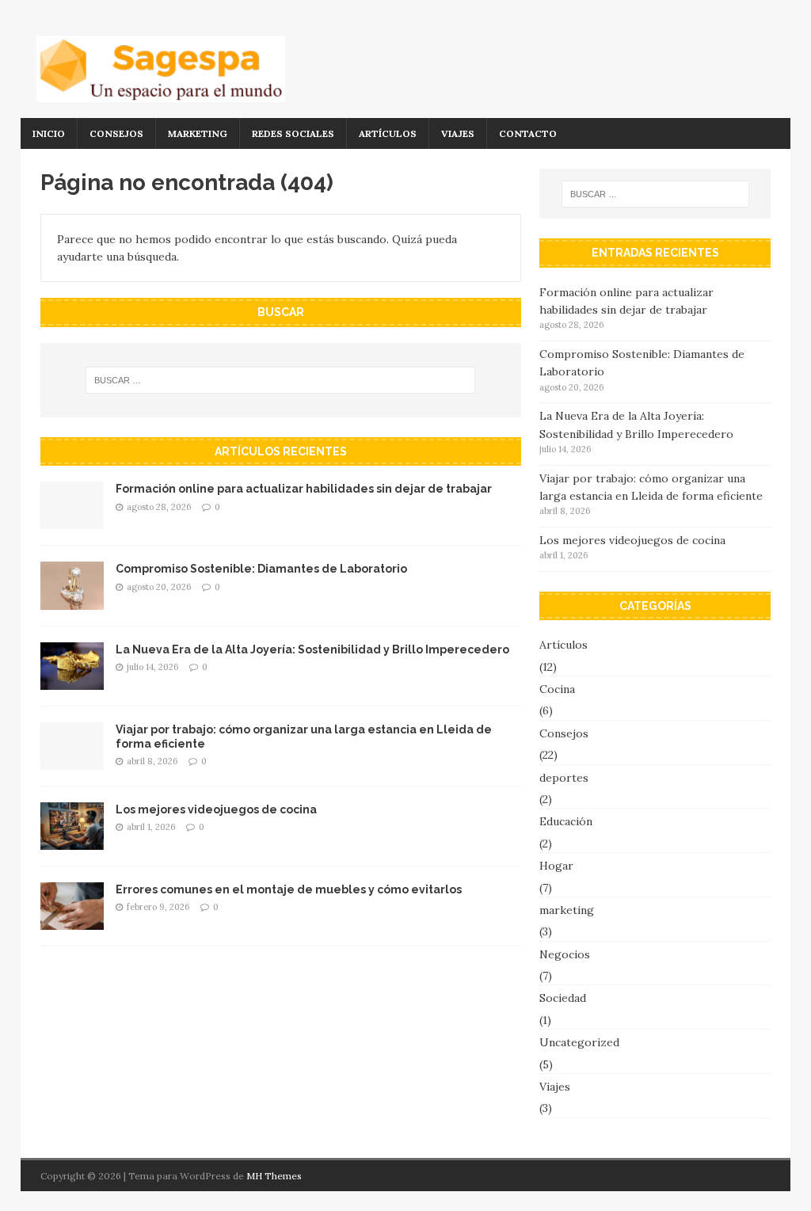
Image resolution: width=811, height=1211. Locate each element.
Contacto (528, 133)
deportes (563, 778)
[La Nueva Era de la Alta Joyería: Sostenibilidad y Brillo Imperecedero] (72, 680)
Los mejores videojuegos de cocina (216, 809)
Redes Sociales (293, 133)
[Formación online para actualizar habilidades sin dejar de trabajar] (72, 520)
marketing (197, 133)
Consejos (116, 133)
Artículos (388, 133)
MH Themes (274, 1176)
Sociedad (562, 998)
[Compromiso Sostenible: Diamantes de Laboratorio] (72, 600)
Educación (565, 821)
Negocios (564, 954)
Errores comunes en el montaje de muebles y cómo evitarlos (289, 889)
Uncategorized (579, 1042)
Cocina (557, 689)
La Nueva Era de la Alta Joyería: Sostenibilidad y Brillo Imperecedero (312, 649)
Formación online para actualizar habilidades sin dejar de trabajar (304, 488)
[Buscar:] (280, 380)
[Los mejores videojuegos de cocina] (72, 840)
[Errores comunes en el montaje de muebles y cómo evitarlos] (72, 921)
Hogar (556, 866)
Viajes (457, 133)
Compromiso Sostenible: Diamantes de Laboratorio (261, 568)
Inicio (48, 133)
